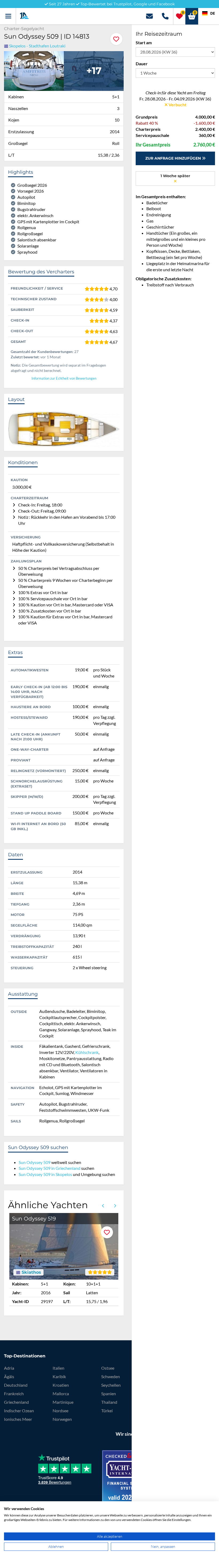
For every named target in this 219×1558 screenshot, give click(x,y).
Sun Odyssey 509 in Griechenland (49, 1168)
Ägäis (9, 1376)
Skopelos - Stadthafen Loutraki (37, 45)
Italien (58, 1367)
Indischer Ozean (19, 1410)
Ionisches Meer (18, 1419)
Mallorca (61, 1393)
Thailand (109, 1402)
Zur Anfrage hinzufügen (173, 158)
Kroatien (61, 1384)
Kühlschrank (87, 1052)
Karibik (59, 1376)
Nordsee (60, 1410)
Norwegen (62, 1419)
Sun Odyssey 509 (34, 1162)
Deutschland (16, 1384)
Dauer (142, 63)
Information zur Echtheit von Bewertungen (64, 378)
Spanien (108, 1393)
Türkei (107, 1410)
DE (212, 13)
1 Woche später (175, 175)
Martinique (63, 1402)
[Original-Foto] (34, 70)
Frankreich (14, 1393)
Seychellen (111, 1384)
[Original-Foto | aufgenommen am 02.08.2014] (94, 70)
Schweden (110, 1376)
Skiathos (30, 1272)
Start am (144, 42)
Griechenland (16, 1402)
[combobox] (208, 13)
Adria (9, 1367)
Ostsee (107, 1367)
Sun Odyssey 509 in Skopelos (45, 1174)
